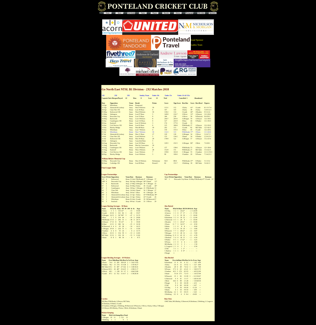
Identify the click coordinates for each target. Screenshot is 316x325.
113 (175, 132)
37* (191, 132)
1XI (103, 95)
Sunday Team (144, 95)
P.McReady (186, 132)
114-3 (166, 132)
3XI (128, 95)
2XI (115, 95)
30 (153, 132)
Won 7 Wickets (140, 132)
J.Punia (198, 132)
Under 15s (168, 95)
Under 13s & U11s (183, 95)
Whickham (113, 132)
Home (131, 132)
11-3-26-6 (207, 132)
